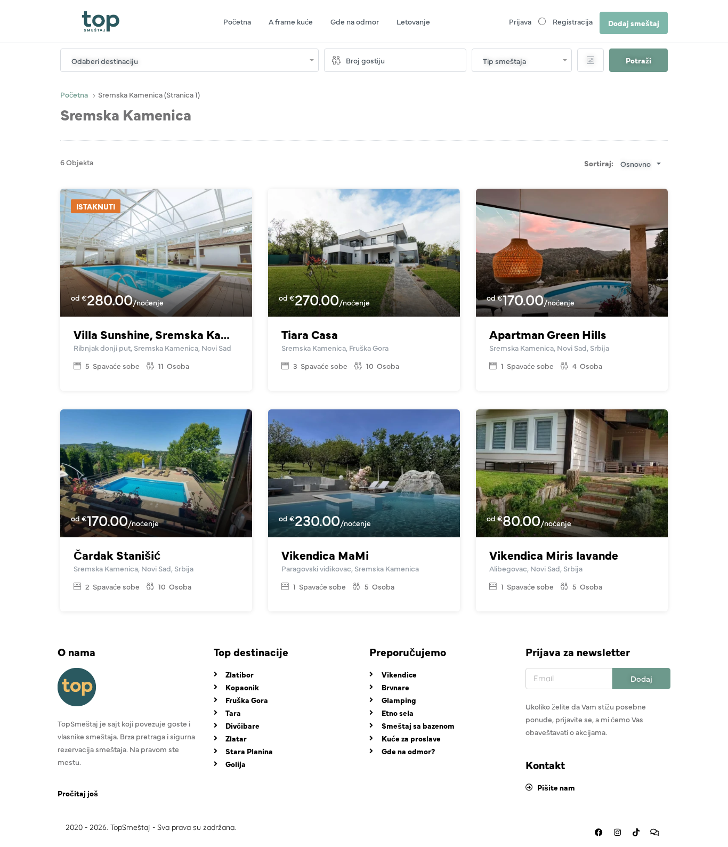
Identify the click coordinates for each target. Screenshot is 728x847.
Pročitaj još (78, 793)
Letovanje (413, 21)
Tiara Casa (309, 334)
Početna (237, 21)
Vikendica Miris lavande (553, 555)
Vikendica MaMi (325, 555)
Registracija (573, 21)
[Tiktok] (636, 833)
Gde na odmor (354, 21)
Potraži (638, 60)
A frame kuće (291, 21)
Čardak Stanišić (117, 555)
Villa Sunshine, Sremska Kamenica (156, 334)
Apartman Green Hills (547, 334)
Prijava (520, 21)
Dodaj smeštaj (633, 23)
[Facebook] (598, 833)
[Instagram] (617, 833)
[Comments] (654, 833)
